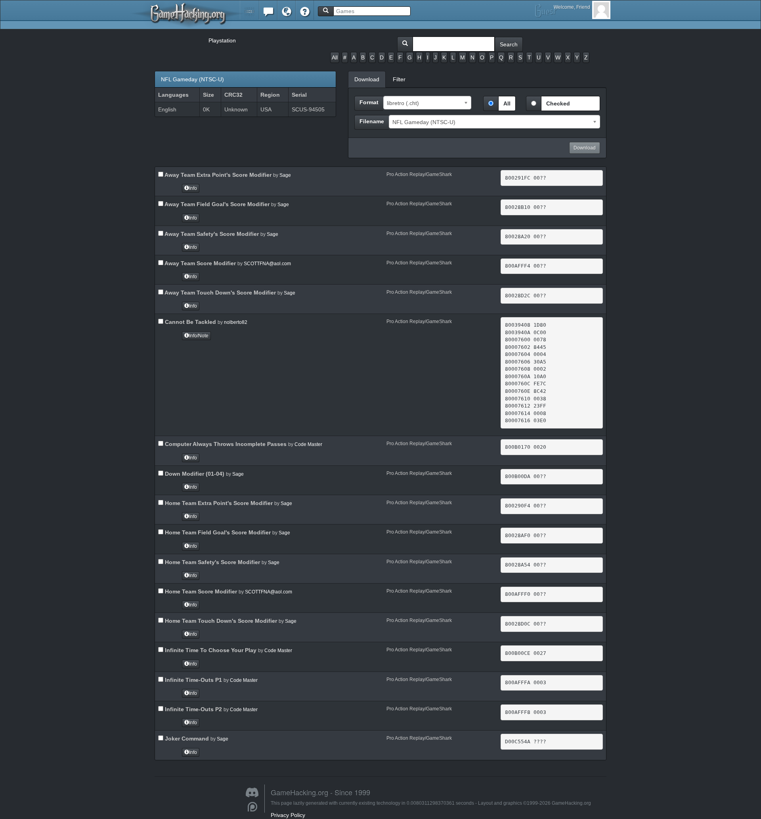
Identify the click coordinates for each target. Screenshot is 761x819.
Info (193, 188)
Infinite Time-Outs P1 (192, 680)
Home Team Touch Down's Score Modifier (220, 621)
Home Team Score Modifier (200, 591)
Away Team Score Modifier (199, 263)
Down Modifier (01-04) (193, 474)
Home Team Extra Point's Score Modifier (218, 503)
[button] (249, 9)
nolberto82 (235, 322)
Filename (371, 121)
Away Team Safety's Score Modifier (211, 234)
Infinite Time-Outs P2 (192, 709)
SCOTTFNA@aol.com (267, 263)
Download (585, 148)
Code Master (308, 444)
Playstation (222, 40)
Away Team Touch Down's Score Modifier (219, 292)
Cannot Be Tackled (189, 322)
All (335, 57)
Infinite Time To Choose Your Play (209, 650)
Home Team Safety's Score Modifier (211, 562)
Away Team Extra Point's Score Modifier (217, 175)
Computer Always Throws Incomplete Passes (225, 444)
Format (369, 102)
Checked (558, 103)
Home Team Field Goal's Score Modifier (217, 532)
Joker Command (186, 738)
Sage (285, 175)
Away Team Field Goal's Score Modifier (216, 204)
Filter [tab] (399, 79)
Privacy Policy (288, 815)
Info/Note (198, 336)
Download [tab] (366, 79)
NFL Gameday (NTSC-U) (192, 79)
